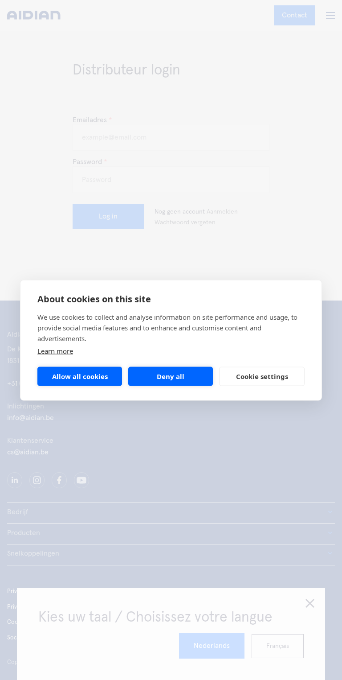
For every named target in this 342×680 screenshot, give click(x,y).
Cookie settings (262, 376)
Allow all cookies (80, 376)
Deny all (170, 376)
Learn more (55, 350)
